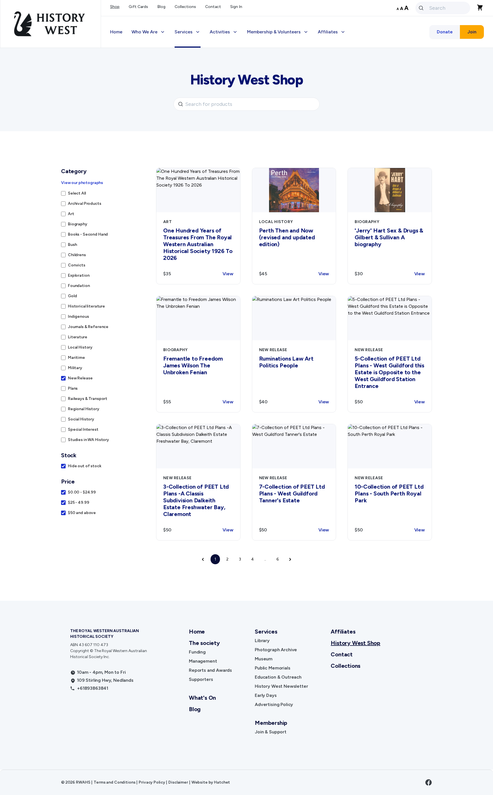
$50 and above (82, 512)
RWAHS (83, 782)
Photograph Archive (276, 649)
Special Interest (83, 429)
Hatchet (222, 782)
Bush (72, 244)
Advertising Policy (274, 704)
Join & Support (270, 732)
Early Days (265, 695)
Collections (185, 6)
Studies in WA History (88, 439)
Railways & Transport (87, 398)
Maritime (76, 357)
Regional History (83, 408)
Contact (213, 6)
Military (75, 367)
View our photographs (82, 182)
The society (204, 643)
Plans (73, 388)
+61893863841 (92, 688)
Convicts (76, 265)
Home (116, 32)
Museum (263, 659)
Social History (81, 419)
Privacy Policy (152, 782)
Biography (77, 224)
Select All (77, 193)
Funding (197, 652)
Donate (445, 32)
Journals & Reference (88, 326)
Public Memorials (272, 668)
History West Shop (355, 643)
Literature (77, 337)
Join (471, 32)
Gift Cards (138, 6)
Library (262, 640)
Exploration (78, 275)
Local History (80, 347)
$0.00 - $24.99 (82, 492)
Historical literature (86, 306)
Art (71, 213)
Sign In (236, 6)
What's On (202, 697)
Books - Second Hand (88, 234)
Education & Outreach (278, 677)
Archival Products (84, 203)
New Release (80, 378)
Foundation (79, 285)
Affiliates (343, 631)
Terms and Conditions (114, 782)
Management (203, 661)
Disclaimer (178, 782)
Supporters (201, 679)
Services (266, 631)
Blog (161, 6)
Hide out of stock (84, 466)
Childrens (77, 254)
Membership (271, 722)
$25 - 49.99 (78, 502)
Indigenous (78, 316)
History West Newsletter (281, 686)
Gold (72, 296)
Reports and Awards (210, 670)
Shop (115, 6)
